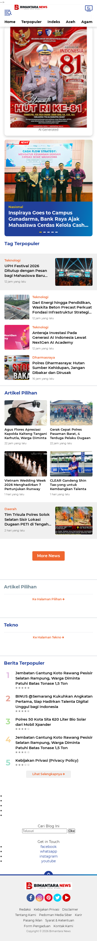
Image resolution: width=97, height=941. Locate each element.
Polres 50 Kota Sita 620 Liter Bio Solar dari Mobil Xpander (50, 722)
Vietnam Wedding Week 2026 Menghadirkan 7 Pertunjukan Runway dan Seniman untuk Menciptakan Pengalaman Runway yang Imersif (25, 484)
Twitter (59, 904)
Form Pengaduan (37, 926)
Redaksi (25, 909)
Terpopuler (31, 22)
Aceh (70, 22)
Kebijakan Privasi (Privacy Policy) (46, 760)
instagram (49, 856)
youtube (48, 861)
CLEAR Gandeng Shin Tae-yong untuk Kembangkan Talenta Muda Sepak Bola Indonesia (68, 484)
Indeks (54, 22)
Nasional (15, 207)
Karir (78, 915)
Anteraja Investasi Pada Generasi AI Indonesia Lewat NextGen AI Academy (59, 337)
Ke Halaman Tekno (47, 637)
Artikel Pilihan (20, 587)
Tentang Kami (25, 915)
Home (9, 22)
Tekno (11, 625)
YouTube (69, 904)
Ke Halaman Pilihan (47, 599)
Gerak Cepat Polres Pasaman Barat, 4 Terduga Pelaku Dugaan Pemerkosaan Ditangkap (71, 433)
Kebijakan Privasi (46, 909)
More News (48, 555)
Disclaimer (70, 909)
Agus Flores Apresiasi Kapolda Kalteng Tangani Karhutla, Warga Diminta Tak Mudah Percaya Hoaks (25, 433)
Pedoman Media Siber (55, 915)
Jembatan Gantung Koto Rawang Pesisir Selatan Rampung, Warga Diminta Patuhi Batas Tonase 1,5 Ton (54, 678)
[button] (40, 232)
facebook (48, 846)
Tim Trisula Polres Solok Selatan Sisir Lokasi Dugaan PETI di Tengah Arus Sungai (27, 519)
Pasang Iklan (32, 920)
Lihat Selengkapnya (47, 774)
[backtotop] (48, 875)
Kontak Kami (63, 926)
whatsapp (48, 851)
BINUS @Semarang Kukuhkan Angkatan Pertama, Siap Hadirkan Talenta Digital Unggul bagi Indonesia (54, 701)
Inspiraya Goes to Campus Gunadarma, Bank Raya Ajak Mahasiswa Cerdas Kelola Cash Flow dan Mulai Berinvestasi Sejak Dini (46, 225)
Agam (87, 22)
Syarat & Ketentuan (59, 920)
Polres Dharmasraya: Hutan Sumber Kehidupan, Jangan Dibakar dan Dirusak (58, 368)
